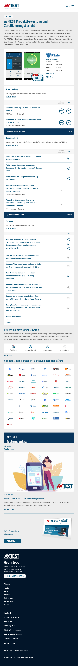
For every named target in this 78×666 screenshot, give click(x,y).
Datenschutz (14, 651)
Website (49, 74)
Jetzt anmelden (11, 541)
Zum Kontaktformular (14, 576)
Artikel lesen (9, 510)
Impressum (24, 651)
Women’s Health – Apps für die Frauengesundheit (24, 498)
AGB (6, 651)
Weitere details (10, 356)
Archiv (48, 77)
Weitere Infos (11, 97)
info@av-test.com (15, 630)
